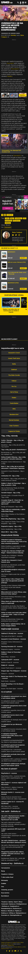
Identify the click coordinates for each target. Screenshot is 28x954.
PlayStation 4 (5, 33)
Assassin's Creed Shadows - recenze (13, 639)
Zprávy (10, 902)
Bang (3, 871)
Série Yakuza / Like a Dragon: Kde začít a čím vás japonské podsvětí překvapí (12, 580)
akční (12, 218)
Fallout (14, 381)
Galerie (22, 95)
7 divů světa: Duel (7, 877)
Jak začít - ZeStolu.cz (10, 811)
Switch (18, 33)
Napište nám (11, 945)
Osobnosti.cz (14, 906)
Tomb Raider (14, 403)
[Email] (13, 235)
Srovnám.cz (5, 915)
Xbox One (13, 33)
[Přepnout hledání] (18, 2)
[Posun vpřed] (24, 302)
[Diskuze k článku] (8, 37)
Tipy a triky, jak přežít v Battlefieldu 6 (13, 449)
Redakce (8, 942)
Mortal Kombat (14, 420)
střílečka (7, 223)
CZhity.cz (12, 913)
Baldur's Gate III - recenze (10, 662)
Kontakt (7, 944)
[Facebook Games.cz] (7, 951)
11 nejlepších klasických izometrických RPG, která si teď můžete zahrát (11, 735)
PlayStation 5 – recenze (9, 773)
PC (9, 33)
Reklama (3, 942)
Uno (2, 886)
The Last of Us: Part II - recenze (11, 636)
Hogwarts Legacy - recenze (10, 649)
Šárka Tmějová (17, 232)
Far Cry (14, 386)
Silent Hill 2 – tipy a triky (9, 532)
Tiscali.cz (4, 902)
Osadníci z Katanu (7, 874)
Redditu (9, 76)
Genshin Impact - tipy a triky (10, 492)
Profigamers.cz (21, 904)
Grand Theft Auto (14, 358)
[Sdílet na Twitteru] (5, 215)
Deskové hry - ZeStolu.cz (12, 863)
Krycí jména (5, 893)
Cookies (14, 942)
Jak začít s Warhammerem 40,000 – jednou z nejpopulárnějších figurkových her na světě (13, 817)
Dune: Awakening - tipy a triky (11, 529)
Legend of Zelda (14, 431)
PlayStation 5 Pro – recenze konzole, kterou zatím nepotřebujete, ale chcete (13, 778)
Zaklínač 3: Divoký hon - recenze (12, 633)
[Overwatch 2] (14, 95)
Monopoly (4, 880)
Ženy (20, 902)
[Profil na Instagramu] (19, 235)
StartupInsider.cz (16, 915)
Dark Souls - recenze (8, 681)
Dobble (3, 883)
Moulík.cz (11, 911)
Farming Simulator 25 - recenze (11, 646)
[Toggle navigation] (25, 2)
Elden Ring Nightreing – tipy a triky (13, 519)
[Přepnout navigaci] (20, 2)
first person (16, 220)
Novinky (13, 35)
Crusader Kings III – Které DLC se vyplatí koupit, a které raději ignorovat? (12, 502)
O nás (11, 944)
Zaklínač (14, 369)
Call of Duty (14, 392)
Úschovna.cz (17, 908)
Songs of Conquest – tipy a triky (12, 506)
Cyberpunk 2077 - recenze (10, 659)
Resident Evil (14, 414)
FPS (25, 218)
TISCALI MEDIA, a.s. (18, 947)
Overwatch (10, 63)
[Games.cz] (6, 2)
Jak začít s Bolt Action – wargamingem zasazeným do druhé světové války (13, 835)
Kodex (3, 944)
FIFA (14, 409)
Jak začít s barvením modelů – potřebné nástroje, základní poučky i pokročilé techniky (13, 824)
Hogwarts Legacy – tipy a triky (11, 526)
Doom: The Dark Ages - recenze (12, 688)
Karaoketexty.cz (6, 908)
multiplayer (18, 218)
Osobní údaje (19, 942)
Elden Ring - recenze (8, 657)
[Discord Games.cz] (15, 951)
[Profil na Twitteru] (16, 235)
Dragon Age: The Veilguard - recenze (13, 671)
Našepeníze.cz (21, 913)
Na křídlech (5, 896)
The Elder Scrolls (14, 375)
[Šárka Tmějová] (6, 235)
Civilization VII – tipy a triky (10, 476)
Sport (16, 902)
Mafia (14, 364)
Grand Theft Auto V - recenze (11, 668)
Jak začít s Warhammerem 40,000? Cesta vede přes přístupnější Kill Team (13, 847)
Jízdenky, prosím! (7, 889)
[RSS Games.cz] (21, 951)
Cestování (4, 904)
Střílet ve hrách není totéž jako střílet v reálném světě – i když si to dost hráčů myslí (13, 614)
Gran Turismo (14, 425)
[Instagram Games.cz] (12, 951)
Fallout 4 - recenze (7, 673)
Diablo (14, 397)
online (7, 218)
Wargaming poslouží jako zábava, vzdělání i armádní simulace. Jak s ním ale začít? (12, 853)
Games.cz (12, 904)
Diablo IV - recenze (7, 665)
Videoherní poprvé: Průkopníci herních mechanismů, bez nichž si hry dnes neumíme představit (14, 541)
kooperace (8, 220)
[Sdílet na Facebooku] (2, 215)
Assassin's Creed (14, 352)
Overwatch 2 (15, 69)
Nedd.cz (4, 911)
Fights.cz (18, 911)
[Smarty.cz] (14, 203)
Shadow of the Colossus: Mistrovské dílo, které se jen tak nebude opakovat (13, 587)
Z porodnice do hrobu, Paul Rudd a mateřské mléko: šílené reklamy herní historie (14, 608)
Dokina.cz (4, 913)
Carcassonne (5, 868)
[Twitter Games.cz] (9, 951)
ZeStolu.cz (5, 906)
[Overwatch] (5, 95)
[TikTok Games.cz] (18, 951)
